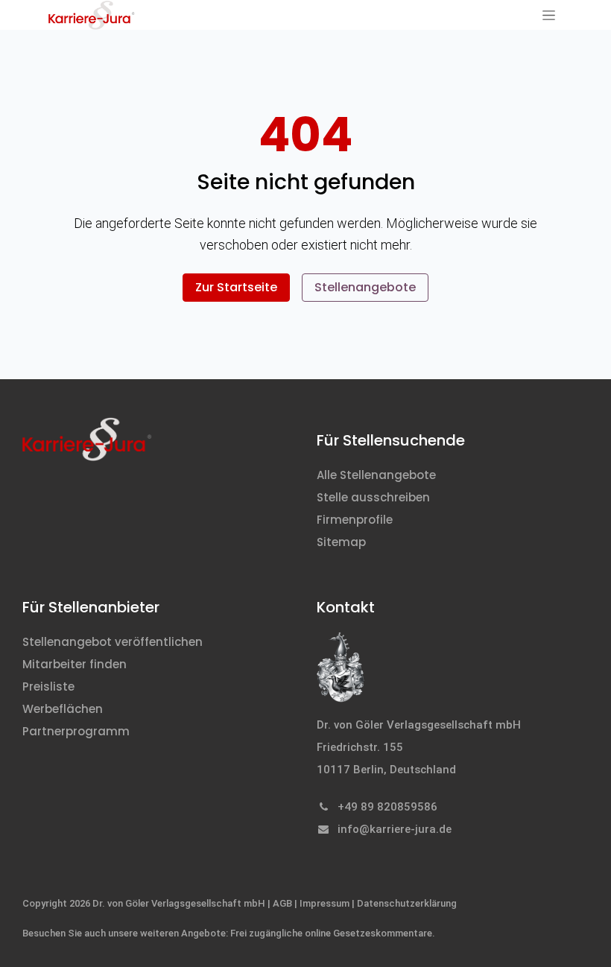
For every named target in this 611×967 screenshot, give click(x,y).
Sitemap (341, 542)
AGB (282, 903)
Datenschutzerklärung (407, 903)
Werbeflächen (62, 709)
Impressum (324, 903)
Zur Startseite (236, 287)
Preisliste (48, 686)
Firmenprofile (355, 519)
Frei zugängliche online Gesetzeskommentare (331, 933)
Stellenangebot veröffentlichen (112, 642)
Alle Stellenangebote (376, 475)
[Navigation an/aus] (549, 15)
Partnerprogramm (76, 731)
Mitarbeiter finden (74, 664)
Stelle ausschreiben (373, 497)
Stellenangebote (365, 287)
